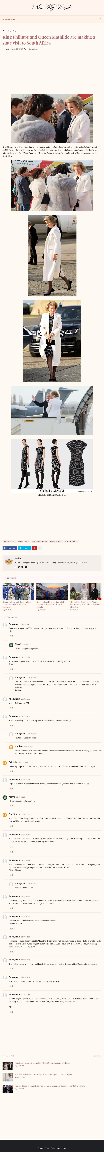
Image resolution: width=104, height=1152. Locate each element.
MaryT (18, 644)
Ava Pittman (14, 814)
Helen (18, 558)
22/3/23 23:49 (32, 677)
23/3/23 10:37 (27, 644)
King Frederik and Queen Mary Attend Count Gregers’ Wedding (42, 1063)
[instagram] (15, 567)
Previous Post (9, 1056)
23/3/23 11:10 (25, 960)
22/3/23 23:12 (32, 734)
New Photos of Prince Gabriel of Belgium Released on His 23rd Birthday (50, 604)
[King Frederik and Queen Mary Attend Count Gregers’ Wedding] (8, 1066)
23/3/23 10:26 (25, 937)
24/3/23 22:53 (25, 994)
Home (5, 31)
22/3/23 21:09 (26, 814)
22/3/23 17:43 (25, 624)
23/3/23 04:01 (25, 860)
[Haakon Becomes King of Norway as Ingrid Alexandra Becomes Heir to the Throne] (8, 1089)
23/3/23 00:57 (25, 834)
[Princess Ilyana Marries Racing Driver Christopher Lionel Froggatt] (8, 1077)
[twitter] (19, 567)
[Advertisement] (52, 72)
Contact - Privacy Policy (46, 1148)
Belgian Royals (13, 31)
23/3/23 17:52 (32, 883)
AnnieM (19, 746)
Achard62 (13, 762)
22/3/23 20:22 (20, 797)
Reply (11, 636)
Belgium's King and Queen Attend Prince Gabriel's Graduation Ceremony (17, 604)
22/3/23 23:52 (28, 746)
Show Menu (10, 19)
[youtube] (22, 567)
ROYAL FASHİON (71, 541)
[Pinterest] (34, 548)
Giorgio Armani (23, 541)
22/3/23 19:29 (23, 762)
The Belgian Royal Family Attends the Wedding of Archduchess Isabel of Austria (85, 604)
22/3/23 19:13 (25, 699)
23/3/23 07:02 (25, 896)
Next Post (96, 1056)
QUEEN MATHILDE (39, 541)
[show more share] (40, 548)
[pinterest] (26, 567)
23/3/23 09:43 (25, 916)
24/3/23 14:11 (25, 977)
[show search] (100, 19)
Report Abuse (61, 1148)
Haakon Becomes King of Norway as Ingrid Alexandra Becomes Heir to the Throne (50, 1086)
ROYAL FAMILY (55, 541)
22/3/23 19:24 (25, 716)
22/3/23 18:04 (25, 657)
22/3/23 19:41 (25, 779)
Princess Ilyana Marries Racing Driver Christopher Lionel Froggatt (43, 1074)
